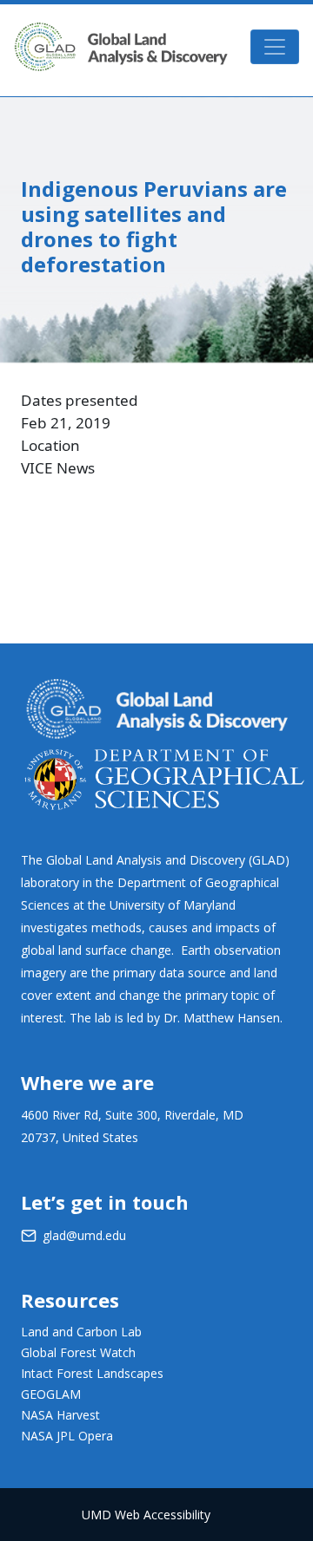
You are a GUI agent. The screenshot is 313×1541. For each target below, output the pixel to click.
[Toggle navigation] (274, 46)
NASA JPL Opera (67, 1435)
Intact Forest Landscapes (92, 1373)
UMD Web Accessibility (146, 1514)
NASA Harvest (60, 1415)
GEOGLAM (51, 1394)
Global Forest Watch (78, 1352)
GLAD (121, 46)
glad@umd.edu (84, 1235)
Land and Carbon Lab (81, 1331)
